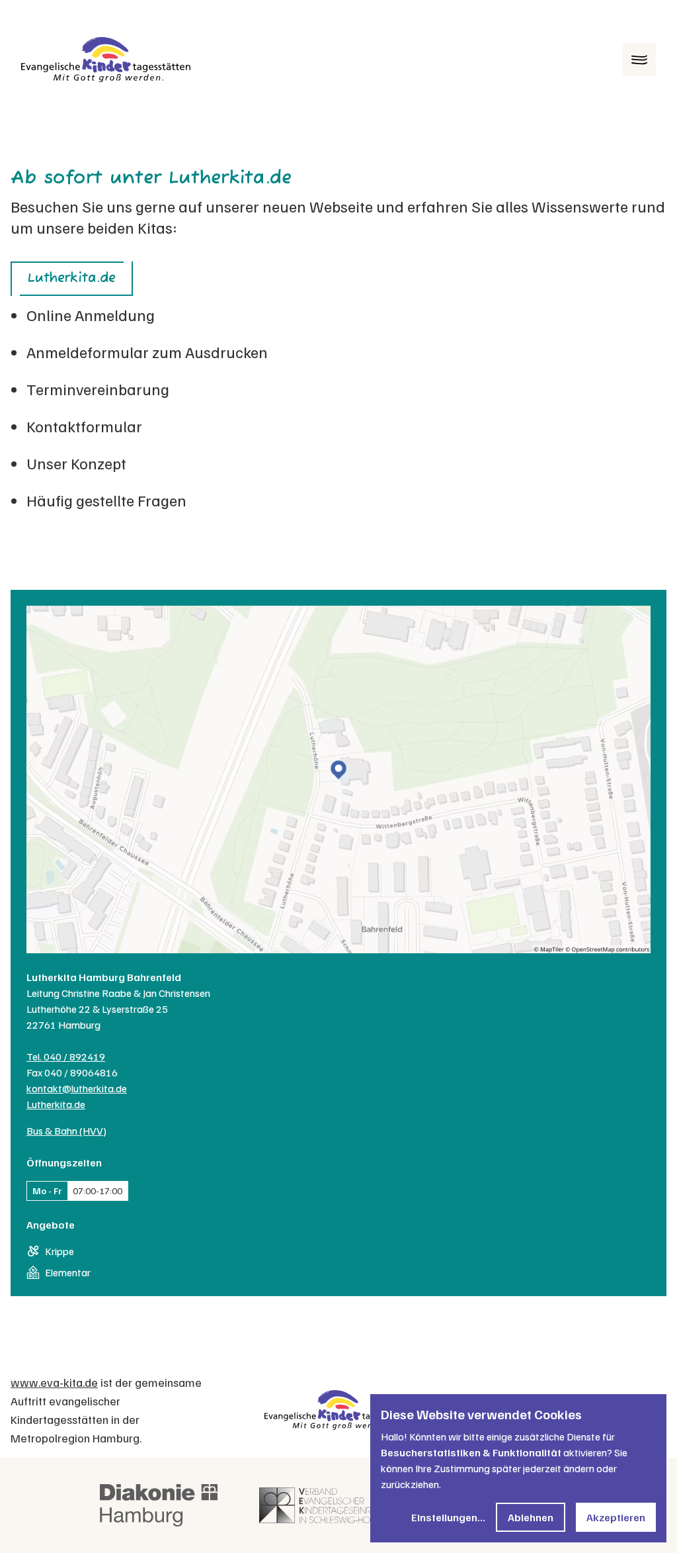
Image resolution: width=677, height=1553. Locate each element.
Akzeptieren (615, 1517)
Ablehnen (530, 1517)
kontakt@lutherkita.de (76, 1088)
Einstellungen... (448, 1517)
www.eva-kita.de (54, 1382)
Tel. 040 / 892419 (65, 1056)
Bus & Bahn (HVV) (66, 1130)
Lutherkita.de (72, 278)
